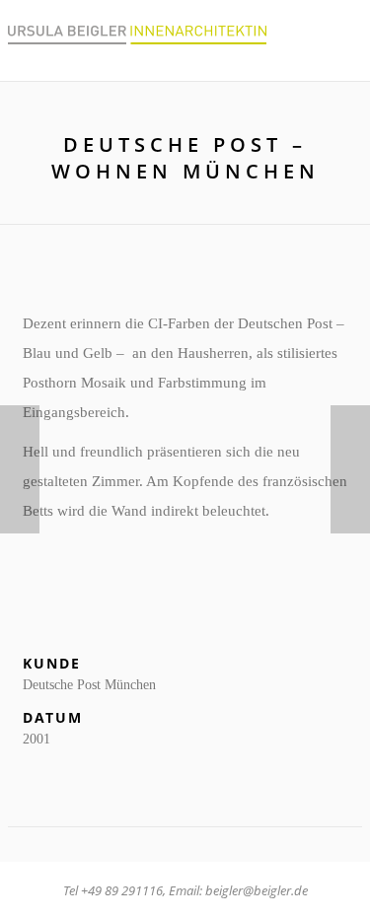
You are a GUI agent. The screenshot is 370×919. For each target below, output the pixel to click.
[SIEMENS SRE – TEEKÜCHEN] (350, 469)
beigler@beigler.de (256, 890)
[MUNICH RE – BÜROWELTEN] (19, 469)
